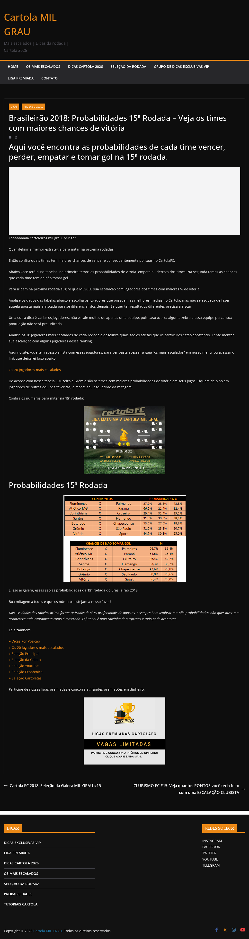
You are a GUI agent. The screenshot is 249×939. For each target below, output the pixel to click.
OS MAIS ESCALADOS (43, 66)
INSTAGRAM (212, 840)
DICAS (14, 106)
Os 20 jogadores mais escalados (35, 369)
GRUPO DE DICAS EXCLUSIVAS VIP (181, 66)
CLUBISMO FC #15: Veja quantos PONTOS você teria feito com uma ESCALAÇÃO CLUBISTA (186, 789)
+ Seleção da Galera (25, 659)
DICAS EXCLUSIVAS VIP (22, 842)
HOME (13, 66)
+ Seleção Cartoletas (25, 678)
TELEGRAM (211, 865)
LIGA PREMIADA (21, 78)
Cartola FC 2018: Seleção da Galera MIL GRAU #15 (55, 785)
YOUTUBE (210, 859)
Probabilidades (33, 106)
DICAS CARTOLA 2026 (85, 66)
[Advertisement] (124, 201)
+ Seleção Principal (24, 653)
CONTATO (49, 78)
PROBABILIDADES (18, 894)
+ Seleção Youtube (24, 665)
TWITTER (209, 853)
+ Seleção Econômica (26, 671)
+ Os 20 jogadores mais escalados (36, 647)
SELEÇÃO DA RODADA (128, 66)
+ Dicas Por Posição (24, 641)
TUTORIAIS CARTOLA (20, 904)
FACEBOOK (211, 846)
